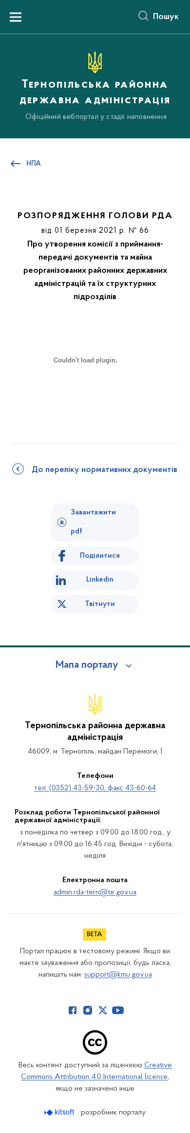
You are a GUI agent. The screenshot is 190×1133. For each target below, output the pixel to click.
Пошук (166, 17)
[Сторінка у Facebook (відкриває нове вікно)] (72, 1010)
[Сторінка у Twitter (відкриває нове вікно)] (103, 1010)
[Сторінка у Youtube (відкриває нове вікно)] (118, 1010)
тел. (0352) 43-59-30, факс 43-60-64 (95, 788)
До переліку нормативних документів (104, 470)
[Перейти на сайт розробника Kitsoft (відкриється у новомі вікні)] (60, 1112)
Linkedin (100, 580)
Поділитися (100, 556)
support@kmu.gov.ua (118, 975)
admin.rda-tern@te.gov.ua (95, 892)
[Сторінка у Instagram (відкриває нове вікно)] (88, 1010)
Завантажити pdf (93, 522)
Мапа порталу (87, 665)
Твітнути (100, 604)
